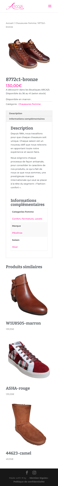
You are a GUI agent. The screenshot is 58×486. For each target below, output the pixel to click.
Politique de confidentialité (29, 481)
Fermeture (28, 218)
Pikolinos (17, 232)
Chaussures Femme (25, 23)
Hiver (15, 247)
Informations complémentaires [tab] (27, 118)
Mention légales (39, 478)
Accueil (9, 23)
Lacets (38, 218)
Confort (16, 218)
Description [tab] (15, 113)
